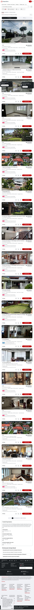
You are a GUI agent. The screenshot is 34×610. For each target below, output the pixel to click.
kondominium (19, 524)
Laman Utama (4, 4)
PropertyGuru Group (5, 563)
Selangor (17, 4)
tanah (31, 524)
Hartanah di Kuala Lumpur (19, 597)
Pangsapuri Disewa (20, 586)
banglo (27, 524)
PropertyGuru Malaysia (4, 585)
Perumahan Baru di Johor (27, 587)
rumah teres (14, 524)
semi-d (25, 524)
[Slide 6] (18, 41)
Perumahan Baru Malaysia (27, 585)
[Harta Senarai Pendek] (31, 21)
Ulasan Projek (4, 588)
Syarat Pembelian (25, 606)
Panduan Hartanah (4, 587)
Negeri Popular (19, 595)
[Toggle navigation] (33, 1)
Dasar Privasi (20, 606)
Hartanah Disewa (20, 584)
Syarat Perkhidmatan (15, 606)
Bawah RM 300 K (10, 535)
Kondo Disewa (19, 585)
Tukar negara (21, 563)
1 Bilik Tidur (6, 539)
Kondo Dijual (11, 585)
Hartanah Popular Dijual (4, 596)
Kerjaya (3, 567)
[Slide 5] (17, 41)
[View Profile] (5, 21)
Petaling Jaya (22, 4)
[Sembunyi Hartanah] (29, 21)
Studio (3, 539)
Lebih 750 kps (4, 543)
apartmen (22, 524)
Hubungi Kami (13, 563)
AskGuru (3, 586)
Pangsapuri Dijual (11, 586)
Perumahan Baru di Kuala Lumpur (27, 589)
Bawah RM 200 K (4, 535)
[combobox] (16, 7)
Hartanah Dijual (11, 584)
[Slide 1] (15, 360)
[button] (3, 12)
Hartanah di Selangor (20, 598)
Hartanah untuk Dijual (11, 4)
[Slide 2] (15, 41)
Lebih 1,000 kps (9, 543)
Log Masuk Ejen (27, 596)
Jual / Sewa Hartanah (28, 597)
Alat (25, 595)
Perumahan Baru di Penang (27, 591)
